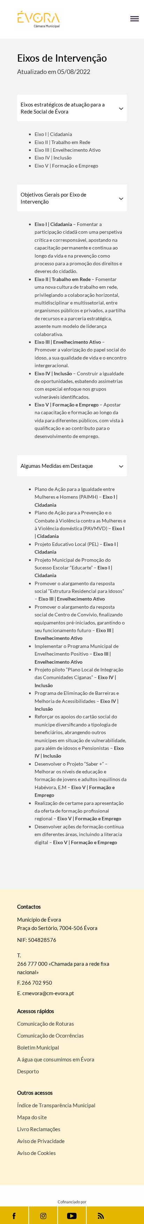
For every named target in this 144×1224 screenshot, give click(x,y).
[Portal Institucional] (38, 19)
